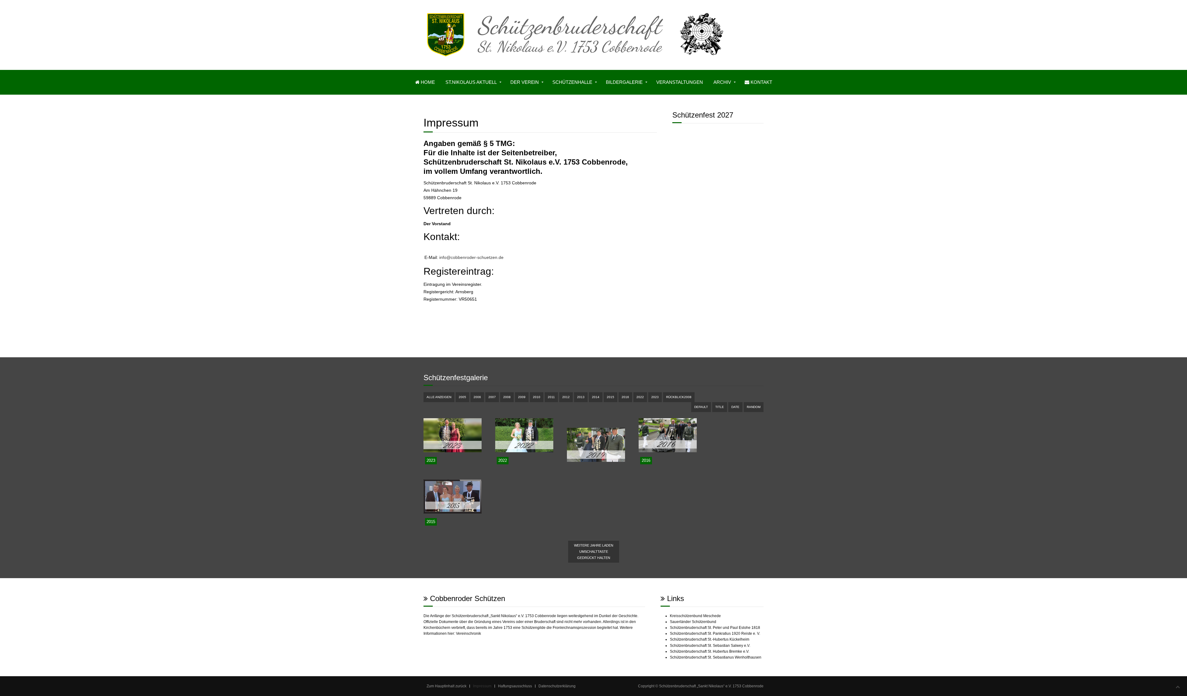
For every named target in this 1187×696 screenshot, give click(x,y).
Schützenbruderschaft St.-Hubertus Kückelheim (709, 639)
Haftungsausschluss (515, 686)
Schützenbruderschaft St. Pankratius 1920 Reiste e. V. (715, 633)
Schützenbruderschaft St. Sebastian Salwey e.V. (710, 645)
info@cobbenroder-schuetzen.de (471, 257)
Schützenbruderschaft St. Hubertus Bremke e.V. (709, 651)
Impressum (482, 686)
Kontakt (760, 82)
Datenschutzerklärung (557, 686)
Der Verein (524, 82)
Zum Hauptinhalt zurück (446, 686)
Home (427, 82)
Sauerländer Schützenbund (693, 622)
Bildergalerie (624, 82)
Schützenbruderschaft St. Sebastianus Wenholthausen (715, 657)
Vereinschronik (468, 633)
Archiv (722, 82)
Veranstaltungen (679, 82)
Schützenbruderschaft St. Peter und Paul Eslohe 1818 (715, 627)
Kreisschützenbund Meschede (695, 616)
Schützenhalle (572, 82)
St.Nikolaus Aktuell (471, 82)
